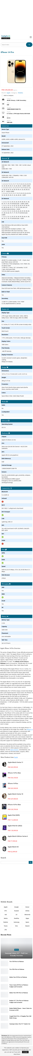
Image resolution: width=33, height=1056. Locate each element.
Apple (16, 757)
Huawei (16, 911)
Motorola (27, 914)
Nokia (5, 918)
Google (16, 907)
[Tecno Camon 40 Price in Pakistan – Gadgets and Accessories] (4, 987)
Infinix (27, 911)
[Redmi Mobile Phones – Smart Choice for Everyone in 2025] (4, 1010)
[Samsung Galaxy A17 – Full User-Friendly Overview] (17, 948)
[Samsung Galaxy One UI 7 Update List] (4, 1026)
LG (16, 914)
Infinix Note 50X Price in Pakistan (18, 992)
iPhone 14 (30, 729)
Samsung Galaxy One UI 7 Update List (19, 1024)
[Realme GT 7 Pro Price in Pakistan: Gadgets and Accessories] (4, 1002)
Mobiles (20, 93)
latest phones (14, 750)
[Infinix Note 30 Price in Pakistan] (4, 979)
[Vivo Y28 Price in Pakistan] (4, 963)
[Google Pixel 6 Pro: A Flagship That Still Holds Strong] (4, 1018)
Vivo (16, 926)
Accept (25, 1052)
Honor (27, 907)
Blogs (16, 949)
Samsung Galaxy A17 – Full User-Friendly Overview (16, 954)
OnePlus (16, 918)
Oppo (27, 918)
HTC (5, 911)
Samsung (16, 922)
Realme (5, 922)
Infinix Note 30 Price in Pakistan (18, 977)
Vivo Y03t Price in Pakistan (16, 969)
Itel (6, 914)
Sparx (27, 922)
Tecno (5, 926)
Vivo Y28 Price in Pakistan (16, 961)
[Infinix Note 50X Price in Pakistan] (4, 994)
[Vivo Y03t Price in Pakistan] (4, 971)
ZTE (6, 930)
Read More (17, 1054)
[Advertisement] (16, 17)
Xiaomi (27, 926)
